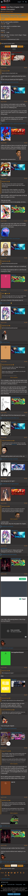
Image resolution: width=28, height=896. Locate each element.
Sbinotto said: (5, 506)
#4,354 (25, 546)
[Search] (25, 1)
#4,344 (25, 178)
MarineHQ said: (5, 698)
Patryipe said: (5, 70)
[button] (1, 1)
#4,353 (25, 503)
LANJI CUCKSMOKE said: (7, 440)
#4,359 (25, 797)
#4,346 (25, 258)
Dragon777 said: (5, 751)
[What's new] (23, 1)
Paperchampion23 (16, 732)
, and (11, 238)
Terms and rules (11, 884)
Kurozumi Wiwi (15, 397)
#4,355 (25, 574)
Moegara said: (5, 181)
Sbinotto (13, 127)
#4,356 (25, 667)
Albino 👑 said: (5, 293)
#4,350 (25, 412)
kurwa (13, 243)
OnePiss (13, 422)
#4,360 (25, 845)
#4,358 (25, 748)
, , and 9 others (14, 123)
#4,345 (25, 221)
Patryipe (13, 680)
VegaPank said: (5, 261)
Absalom (4, 11)
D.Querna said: (5, 670)
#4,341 (25, 67)
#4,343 (25, 142)
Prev (8, 46)
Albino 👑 (14, 206)
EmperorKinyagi (16, 559)
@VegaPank (4, 548)
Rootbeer (14, 163)
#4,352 (25, 478)
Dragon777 (14, 346)
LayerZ (13, 488)
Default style (5, 882)
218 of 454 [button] (14, 46)
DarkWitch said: (5, 800)
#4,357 (25, 695)
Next (20, 46)
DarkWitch (14, 86)
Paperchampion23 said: (7, 364)
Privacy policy (19, 884)
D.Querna (14, 463)
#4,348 (25, 322)
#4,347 (25, 290)
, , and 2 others (14, 861)
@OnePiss (14, 444)
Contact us (3, 884)
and (10, 82)
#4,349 (25, 361)
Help (24, 884)
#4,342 (25, 101)
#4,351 (25, 437)
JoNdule (13, 275)
